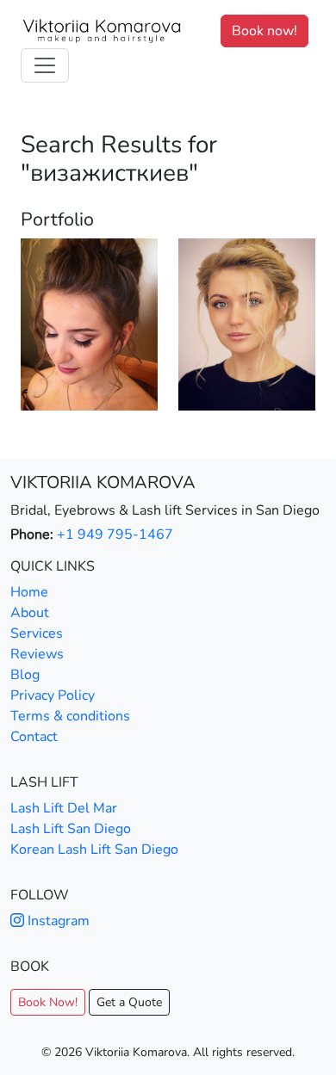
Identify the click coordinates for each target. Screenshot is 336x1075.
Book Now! (48, 1002)
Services (36, 633)
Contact (34, 736)
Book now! (264, 31)
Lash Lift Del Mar (63, 808)
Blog (25, 674)
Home (29, 592)
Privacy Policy (52, 695)
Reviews (37, 654)
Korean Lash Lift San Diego (94, 849)
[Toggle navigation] (45, 65)
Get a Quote (129, 1002)
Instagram (57, 920)
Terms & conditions (70, 716)
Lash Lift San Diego (70, 828)
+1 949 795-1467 (115, 534)
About (29, 612)
